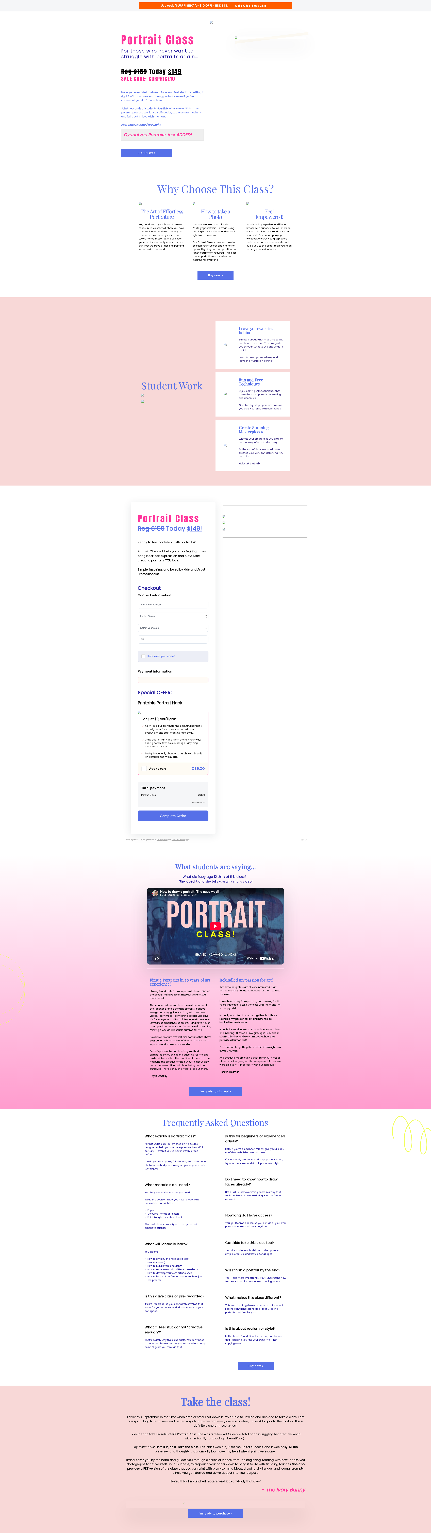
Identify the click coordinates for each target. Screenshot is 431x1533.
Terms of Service (178, 840)
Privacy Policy (162, 840)
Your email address (151, 604)
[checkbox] (144, 768)
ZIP (142, 639)
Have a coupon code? (161, 656)
